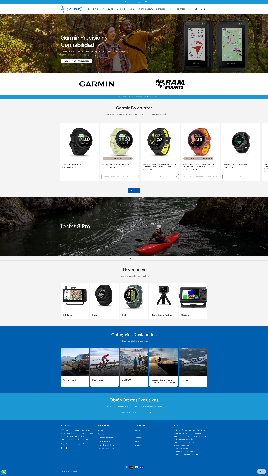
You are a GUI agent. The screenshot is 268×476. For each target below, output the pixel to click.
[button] (97, 9)
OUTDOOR (127, 380)
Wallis (137, 441)
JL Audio (137, 445)
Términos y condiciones (106, 449)
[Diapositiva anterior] (126, 258)
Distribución (102, 434)
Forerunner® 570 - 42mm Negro (235, 165)
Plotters (185, 315)
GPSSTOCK (69, 471)
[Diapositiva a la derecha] (138, 185)
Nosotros (101, 430)
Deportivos (97, 380)
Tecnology (75, 471)
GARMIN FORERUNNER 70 (71, 165)
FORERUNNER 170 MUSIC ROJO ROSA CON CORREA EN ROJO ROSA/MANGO (198, 165)
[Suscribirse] (150, 412)
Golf (124, 315)
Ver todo (134, 191)
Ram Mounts (139, 434)
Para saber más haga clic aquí (72, 444)
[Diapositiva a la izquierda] (129, 185)
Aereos (184, 380)
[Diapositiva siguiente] (136, 258)
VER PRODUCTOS (70, 244)
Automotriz (68, 380)
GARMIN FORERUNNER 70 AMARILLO (115, 165)
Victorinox (138, 438)
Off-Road (67, 315)
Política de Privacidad (105, 438)
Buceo (95, 315)
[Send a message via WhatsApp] (4, 472)
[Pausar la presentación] (141, 258)
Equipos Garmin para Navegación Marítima (162, 381)
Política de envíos (104, 441)
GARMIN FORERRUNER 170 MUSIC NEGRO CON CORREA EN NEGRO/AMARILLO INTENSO (159, 165)
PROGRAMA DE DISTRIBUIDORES (76, 61)
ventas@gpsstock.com (190, 454)
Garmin (137, 430)
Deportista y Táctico (161, 315)
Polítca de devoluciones (106, 445)
